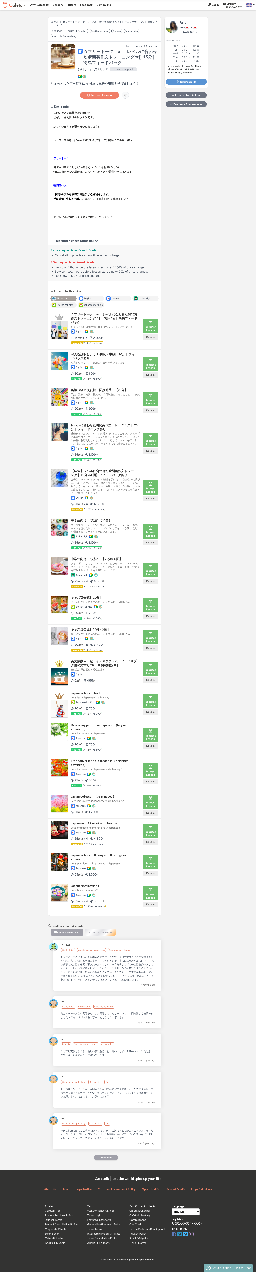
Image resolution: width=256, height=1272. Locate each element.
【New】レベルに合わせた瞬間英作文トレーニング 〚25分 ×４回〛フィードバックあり (104, 473)
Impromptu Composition (63, 36)
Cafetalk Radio (54, 1238)
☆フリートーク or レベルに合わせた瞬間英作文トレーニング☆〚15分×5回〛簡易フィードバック (104, 318)
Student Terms (53, 1219)
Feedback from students (188, 104)
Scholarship (52, 1233)
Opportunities (151, 1189)
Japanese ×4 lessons (85, 886)
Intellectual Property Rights (103, 1233)
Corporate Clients (55, 1229)
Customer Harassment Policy (117, 1189)
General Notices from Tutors (104, 1224)
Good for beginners (100, 31)
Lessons (58, 4)
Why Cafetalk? (39, 4)
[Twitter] (180, 1234)
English (70, 30)
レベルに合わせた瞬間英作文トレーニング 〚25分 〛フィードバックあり (104, 427)
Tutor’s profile (187, 81)
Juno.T (55, 21)
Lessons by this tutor (187, 95)
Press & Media (175, 1189)
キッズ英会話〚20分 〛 (87, 597)
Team (65, 1189)
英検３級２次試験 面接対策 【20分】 (99, 390)
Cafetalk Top (53, 1210)
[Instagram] (191, 1234)
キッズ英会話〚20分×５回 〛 (91, 629)
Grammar (117, 31)
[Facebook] (174, 1234)
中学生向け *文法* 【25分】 (91, 520)
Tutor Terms (94, 1229)
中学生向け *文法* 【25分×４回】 (96, 559)
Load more (106, 1157)
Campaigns (103, 4)
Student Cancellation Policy (61, 1224)
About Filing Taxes (98, 1242)
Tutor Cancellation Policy (102, 1238)
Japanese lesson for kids (87, 693)
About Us (50, 1189)
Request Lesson (101, 95)
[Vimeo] (186, 1234)
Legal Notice (84, 1189)
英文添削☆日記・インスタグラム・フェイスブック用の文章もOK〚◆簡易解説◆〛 (105, 663)
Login (215, 4)
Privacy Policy (137, 1233)
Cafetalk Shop (137, 1219)
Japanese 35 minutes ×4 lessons (94, 823)
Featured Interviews (99, 1219)
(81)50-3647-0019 (188, 1223)
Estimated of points (123, 69)
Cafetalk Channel (139, 1210)
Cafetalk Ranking (139, 1215)
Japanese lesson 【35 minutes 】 (93, 796)
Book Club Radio (55, 1242)
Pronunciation (131, 31)
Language (57, 30)
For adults (82, 31)
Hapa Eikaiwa (137, 1242)
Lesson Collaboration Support (147, 1229)
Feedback (86, 4)
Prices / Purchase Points (59, 1215)
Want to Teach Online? (100, 1210)
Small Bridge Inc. (139, 1238)
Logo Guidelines (201, 1189)
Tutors (71, 4)
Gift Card (135, 1224)
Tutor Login (94, 1215)
